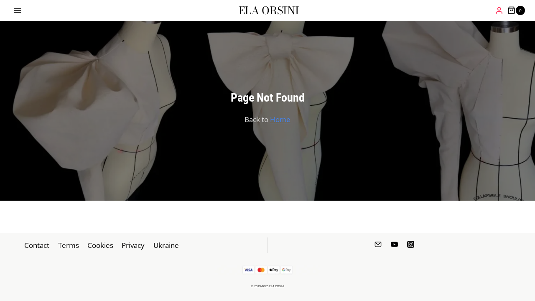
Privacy (133, 245)
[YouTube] (394, 244)
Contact (36, 245)
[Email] (378, 244)
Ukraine (166, 245)
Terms (68, 245)
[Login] (499, 10)
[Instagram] (411, 244)
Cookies (100, 245)
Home (280, 119)
